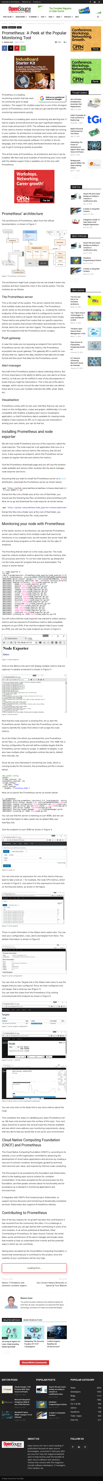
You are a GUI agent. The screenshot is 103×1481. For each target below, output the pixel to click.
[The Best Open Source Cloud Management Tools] (94, 332)
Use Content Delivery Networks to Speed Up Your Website (52, 1284)
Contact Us (37, 2)
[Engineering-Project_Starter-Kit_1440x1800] (34, 88)
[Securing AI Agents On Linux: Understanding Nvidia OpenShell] (12, 1332)
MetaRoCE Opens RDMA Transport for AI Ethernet (23, 1414)
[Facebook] (90, 2)
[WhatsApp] (23, 48)
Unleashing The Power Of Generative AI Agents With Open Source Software (78, 147)
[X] (99, 2)
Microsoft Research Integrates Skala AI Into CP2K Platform (22, 1402)
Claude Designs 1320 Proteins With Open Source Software (23, 1389)
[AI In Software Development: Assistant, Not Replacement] (94, 102)
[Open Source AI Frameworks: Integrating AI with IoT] (94, 345)
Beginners (12, 27)
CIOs (42, 17)
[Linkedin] (95, 2)
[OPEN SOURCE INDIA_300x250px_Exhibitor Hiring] (86, 51)
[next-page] (8, 1352)
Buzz (58, 17)
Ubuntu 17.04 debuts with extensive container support (14, 1284)
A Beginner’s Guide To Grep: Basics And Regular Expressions (91, 222)
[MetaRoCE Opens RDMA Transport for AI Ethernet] (7, 1415)
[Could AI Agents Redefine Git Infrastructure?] (57, 1332)
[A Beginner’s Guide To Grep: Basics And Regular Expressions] (76, 221)
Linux (63, 478)
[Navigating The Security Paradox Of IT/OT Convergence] (34, 1332)
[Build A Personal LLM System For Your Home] (94, 132)
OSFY (19, 27)
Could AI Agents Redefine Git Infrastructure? (53, 1344)
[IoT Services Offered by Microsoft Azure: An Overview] (94, 361)
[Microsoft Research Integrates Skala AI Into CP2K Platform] (7, 1402)
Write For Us (26, 2)
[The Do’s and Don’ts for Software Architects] (94, 300)
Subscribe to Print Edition (11, 2)
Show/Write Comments (34, 1362)
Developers (20, 17)
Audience (12, 23)
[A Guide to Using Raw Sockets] (76, 211)
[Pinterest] (17, 48)
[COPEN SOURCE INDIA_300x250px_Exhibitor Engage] (86, 83)
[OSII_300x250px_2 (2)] (34, 205)
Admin (21, 23)
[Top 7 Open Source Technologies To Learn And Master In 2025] (94, 316)
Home (4, 23)
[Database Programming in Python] (76, 260)
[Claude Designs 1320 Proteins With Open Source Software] (7, 1389)
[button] (98, 17)
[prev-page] (3, 1352)
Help (77, 17)
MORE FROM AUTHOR (32, 1320)
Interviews (51, 1338)
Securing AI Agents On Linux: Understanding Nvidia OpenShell (11, 1344)
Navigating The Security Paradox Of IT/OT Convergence (34, 1344)
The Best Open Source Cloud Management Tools (78, 331)
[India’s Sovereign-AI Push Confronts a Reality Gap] (94, 118)
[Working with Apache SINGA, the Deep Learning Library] (94, 164)
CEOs (50, 17)
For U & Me (7, 17)
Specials (67, 17)
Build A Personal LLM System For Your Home (77, 131)
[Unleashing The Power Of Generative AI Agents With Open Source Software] (94, 145)
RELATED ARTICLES (11, 1320)
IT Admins (33, 17)
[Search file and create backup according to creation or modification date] (76, 196)
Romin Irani (8, 42)
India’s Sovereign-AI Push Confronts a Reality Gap (78, 117)
